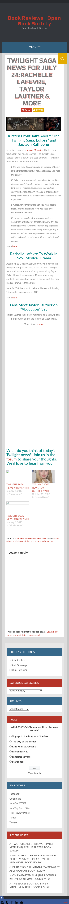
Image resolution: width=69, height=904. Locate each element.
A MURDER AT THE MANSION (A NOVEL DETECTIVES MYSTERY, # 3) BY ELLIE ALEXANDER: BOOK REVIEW (32, 859)
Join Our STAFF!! (18, 803)
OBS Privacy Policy (19, 813)
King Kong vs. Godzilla (24, 747)
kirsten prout (20, 541)
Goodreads (15, 799)
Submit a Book (19, 660)
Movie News (30, 538)
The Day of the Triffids (24, 742)
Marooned (18, 762)
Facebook (14, 794)
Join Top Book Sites (19, 808)
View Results (34, 773)
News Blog (41, 538)
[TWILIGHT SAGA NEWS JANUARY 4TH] (17, 476)
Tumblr (13, 818)
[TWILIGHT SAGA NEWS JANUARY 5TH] (17, 507)
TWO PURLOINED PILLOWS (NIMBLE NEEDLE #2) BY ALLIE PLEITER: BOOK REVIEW (31, 847)
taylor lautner (47, 541)
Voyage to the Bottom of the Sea (30, 736)
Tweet (65, 902)
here (14, 246)
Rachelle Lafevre (34, 541)
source (40, 324)
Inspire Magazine (35, 150)
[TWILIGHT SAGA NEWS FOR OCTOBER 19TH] (43, 476)
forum (12, 459)
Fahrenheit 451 (20, 752)
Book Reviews (19, 670)
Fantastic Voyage (21, 757)
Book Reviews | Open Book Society (34, 20)
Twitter (13, 822)
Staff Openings (19, 665)
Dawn (39, 110)
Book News (19, 538)
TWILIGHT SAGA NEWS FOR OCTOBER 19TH (40, 488)
